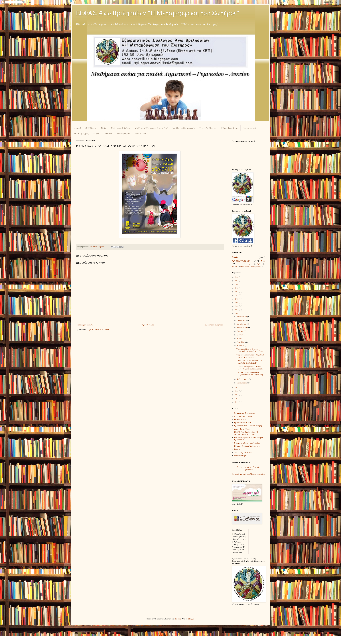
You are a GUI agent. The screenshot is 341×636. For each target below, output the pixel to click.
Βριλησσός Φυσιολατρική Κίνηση (248, 425)
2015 (237, 387)
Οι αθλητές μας (81, 133)
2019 (237, 302)
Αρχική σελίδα (148, 324)
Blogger (191, 618)
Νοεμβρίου (241, 320)
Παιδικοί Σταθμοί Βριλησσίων (247, 446)
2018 (237, 306)
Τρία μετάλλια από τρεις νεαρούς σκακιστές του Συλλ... (250, 350)
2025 (237, 280)
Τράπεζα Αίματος (208, 128)
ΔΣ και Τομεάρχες (229, 128)
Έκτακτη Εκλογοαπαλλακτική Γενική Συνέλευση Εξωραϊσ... (249, 367)
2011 (237, 402)
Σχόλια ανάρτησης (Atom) (98, 329)
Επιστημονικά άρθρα (245, 264)
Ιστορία (234, 266)
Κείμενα (109, 133)
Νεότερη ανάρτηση (85, 324)
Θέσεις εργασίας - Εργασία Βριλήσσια (248, 468)
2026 (237, 277)
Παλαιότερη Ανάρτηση (213, 324)
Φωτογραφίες (123, 133)
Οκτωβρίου (242, 324)
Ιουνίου (240, 334)
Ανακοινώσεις (241, 260)
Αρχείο (96, 133)
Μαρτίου (241, 345)
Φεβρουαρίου (243, 379)
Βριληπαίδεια (240, 419)
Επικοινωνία (141, 133)
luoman (178, 618)
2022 (237, 291)
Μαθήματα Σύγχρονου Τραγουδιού (151, 128)
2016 (237, 313)
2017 (237, 309)
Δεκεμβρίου (242, 316)
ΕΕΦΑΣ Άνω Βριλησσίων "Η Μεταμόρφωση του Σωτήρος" (157, 12)
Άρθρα (259, 264)
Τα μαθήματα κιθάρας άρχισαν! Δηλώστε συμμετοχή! (250, 355)
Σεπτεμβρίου (242, 327)
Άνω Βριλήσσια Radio (243, 416)
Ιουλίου (240, 331)
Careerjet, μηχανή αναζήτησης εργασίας (248, 474)
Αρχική (77, 128)
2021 (237, 295)
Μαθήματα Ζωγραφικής (183, 128)
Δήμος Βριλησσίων (242, 429)
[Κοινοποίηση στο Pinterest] (122, 247)
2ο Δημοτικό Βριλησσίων (244, 413)
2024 (237, 284)
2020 (237, 299)
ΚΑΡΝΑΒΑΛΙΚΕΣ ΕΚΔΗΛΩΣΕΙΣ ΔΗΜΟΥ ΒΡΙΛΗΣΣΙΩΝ (250, 361)
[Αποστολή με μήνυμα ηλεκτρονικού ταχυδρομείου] (112, 247)
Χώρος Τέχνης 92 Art (243, 452)
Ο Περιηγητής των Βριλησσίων (247, 443)
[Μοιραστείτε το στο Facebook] (119, 247)
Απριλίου (241, 342)
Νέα (263, 260)
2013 (237, 394)
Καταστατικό (249, 128)
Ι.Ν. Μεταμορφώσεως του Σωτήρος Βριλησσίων (248, 438)
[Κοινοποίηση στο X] (117, 247)
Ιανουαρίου (242, 382)
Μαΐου (240, 338)
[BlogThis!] (114, 247)
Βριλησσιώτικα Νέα (242, 422)
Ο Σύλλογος (91, 128)
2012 (237, 398)
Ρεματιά (237, 449)
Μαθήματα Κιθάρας (120, 128)
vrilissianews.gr (240, 455)
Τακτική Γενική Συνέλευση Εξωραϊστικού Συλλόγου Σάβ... (250, 373)
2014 (237, 391)
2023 (237, 288)
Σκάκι (104, 128)
